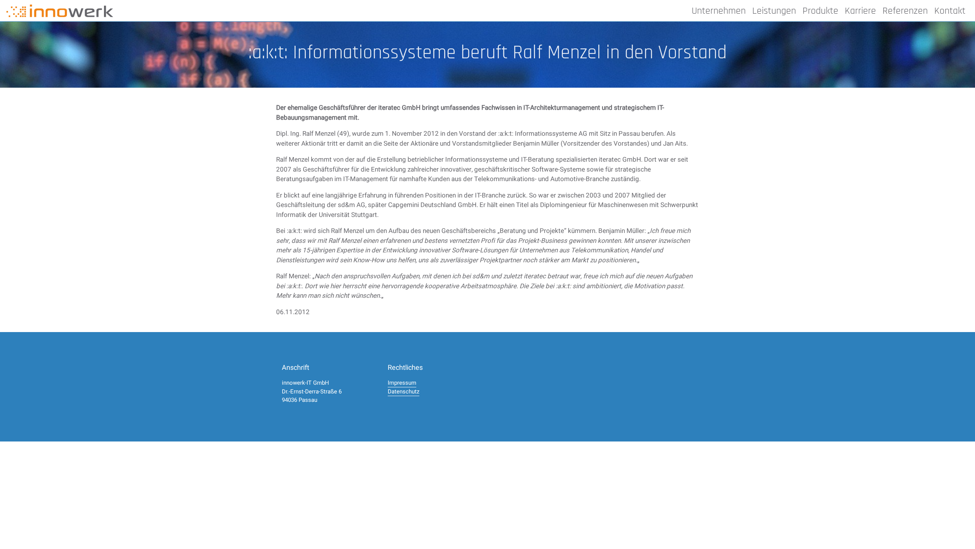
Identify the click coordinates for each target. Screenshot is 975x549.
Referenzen (905, 11)
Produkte (820, 11)
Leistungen (774, 11)
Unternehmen (719, 11)
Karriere (860, 11)
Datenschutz (403, 391)
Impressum (402, 383)
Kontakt (949, 11)
